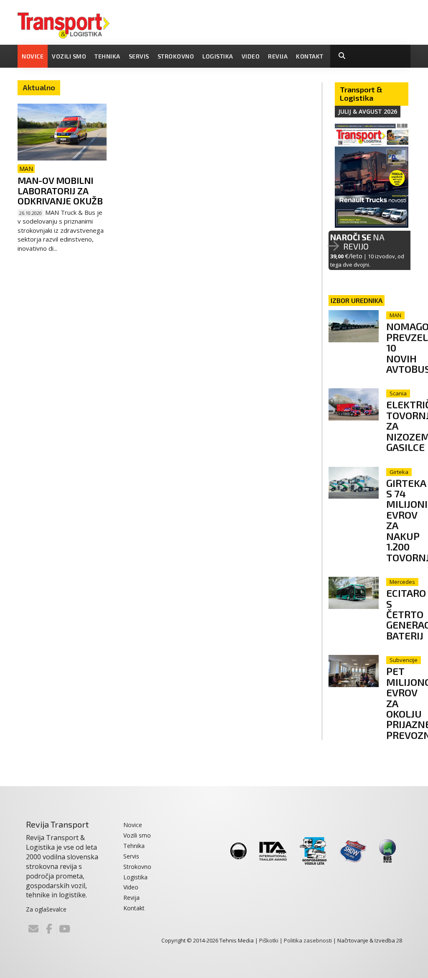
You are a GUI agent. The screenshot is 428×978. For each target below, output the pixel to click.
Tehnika (107, 56)
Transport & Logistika (361, 93)
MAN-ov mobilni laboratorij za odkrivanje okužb (60, 190)
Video (251, 56)
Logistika (217, 56)
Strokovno (176, 56)
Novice (32, 56)
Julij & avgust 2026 (367, 111)
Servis (139, 56)
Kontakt (310, 56)
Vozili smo (69, 56)
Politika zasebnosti (308, 940)
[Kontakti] (33, 928)
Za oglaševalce (46, 909)
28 (399, 940)
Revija (278, 56)
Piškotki (268, 940)
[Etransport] (64, 24)
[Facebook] (48, 928)
